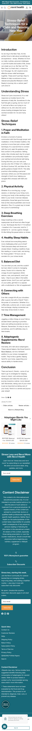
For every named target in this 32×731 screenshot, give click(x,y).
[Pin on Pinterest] (10, 397)
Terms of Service (7, 649)
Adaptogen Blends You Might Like (16, 418)
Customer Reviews (8, 633)
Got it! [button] (16, 728)
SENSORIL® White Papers (10, 656)
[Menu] (2, 7)
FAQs (3, 636)
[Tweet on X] (6, 397)
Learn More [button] (6, 723)
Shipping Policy (6, 639)
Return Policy (6, 643)
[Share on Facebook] (8, 397)
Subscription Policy (8, 646)
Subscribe (16, 480)
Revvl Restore (6, 352)
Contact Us (5, 630)
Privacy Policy (6, 652)
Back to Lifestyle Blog (16, 410)
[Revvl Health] (16, 7)
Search (3, 659)
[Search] (6, 7)
